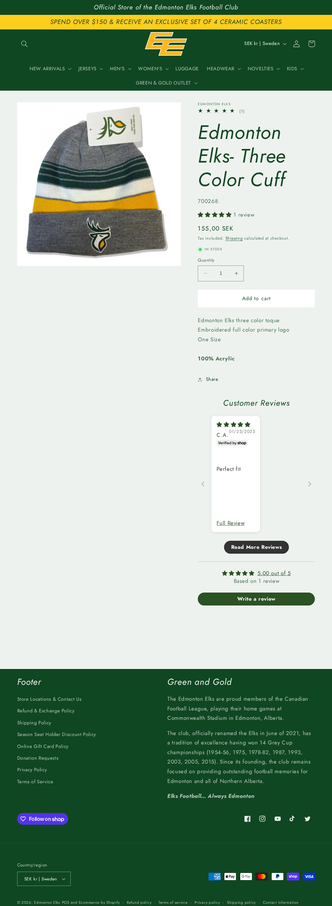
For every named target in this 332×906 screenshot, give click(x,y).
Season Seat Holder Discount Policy (56, 734)
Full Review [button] (230, 523)
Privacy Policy (32, 769)
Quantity (206, 260)
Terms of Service (35, 781)
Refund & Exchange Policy (46, 710)
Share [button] (212, 379)
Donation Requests (38, 758)
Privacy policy (207, 902)
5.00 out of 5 (273, 573)
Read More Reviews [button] (256, 547)
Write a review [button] (256, 599)
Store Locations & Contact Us (49, 699)
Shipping (234, 238)
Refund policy (139, 902)
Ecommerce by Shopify (99, 902)
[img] (233, 424)
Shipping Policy (34, 722)
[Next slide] (309, 484)
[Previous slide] (203, 484)
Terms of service (173, 902)
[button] (24, 43)
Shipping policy (241, 902)
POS (65, 902)
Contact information (281, 902)
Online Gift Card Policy (43, 746)
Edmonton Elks (47, 902)
